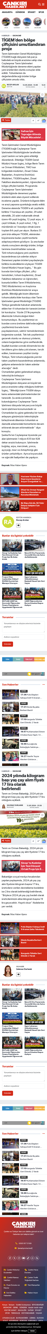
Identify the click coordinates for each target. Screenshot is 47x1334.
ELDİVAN (40, 1318)
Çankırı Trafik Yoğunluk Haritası (32, 1279)
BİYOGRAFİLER (38, 1305)
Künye (4, 1305)
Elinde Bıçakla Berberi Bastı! (29, 708)
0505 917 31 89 (25, 1243)
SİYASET (32, 12)
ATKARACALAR (8, 1318)
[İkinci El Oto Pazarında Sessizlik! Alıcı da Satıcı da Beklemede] (35, 545)
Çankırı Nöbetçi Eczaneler (12, 1271)
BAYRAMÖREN (22, 1318)
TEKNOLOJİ (15, 1313)
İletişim (11, 1305)
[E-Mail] (18, 525)
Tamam (32, 1331)
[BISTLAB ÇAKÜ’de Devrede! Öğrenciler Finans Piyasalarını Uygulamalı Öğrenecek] (12, 593)
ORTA (40, 1321)
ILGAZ (5, 1321)
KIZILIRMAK (13, 1321)
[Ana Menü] (43, 4)
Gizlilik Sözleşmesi (23, 1305)
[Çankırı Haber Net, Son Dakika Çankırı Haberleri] (15, 4)
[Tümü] (43, 685)
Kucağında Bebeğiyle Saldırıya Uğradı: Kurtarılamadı (30, 746)
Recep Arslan (22, 520)
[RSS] (37, 1258)
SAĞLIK (31, 1310)
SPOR (41, 12)
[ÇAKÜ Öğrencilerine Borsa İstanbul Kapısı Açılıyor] (35, 593)
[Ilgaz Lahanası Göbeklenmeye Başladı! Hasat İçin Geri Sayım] (35, 569)
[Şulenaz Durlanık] (8, 971)
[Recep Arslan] (8, 522)
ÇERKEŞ (32, 1318)
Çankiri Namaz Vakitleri (11, 1279)
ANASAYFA (7, 12)
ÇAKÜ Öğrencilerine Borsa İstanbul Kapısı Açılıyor (34, 603)
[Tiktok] (28, 1258)
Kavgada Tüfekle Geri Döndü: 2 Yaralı (31, 721)
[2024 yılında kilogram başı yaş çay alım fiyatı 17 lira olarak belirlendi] (23, 824)
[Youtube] (23, 1258)
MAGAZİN (22, 1310)
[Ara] (39, 4)
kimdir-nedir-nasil (35, 1307)
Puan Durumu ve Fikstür (12, 1286)
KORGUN (23, 1321)
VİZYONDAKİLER (27, 1313)
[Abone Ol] (44, 121)
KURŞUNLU (32, 1321)
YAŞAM (39, 1313)
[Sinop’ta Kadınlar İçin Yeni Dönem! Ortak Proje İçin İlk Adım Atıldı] (12, 545)
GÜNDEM (20, 12)
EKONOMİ (17, 36)
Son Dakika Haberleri (9, 1294)
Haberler (6, 36)
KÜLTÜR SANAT (10, 1310)
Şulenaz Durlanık (24, 969)
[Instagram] (19, 1258)
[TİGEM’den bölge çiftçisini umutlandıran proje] (23, 103)
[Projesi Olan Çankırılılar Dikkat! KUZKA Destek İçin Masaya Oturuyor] (12, 569)
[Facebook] (10, 1258)
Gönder (7, 644)
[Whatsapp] (32, 1258)
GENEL (24, 691)
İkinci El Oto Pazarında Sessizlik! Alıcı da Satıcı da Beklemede (35, 555)
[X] (14, 1258)
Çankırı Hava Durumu (31, 1271)
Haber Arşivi (33, 1293)
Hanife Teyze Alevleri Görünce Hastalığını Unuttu (29, 758)
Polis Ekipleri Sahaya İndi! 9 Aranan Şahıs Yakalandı (30, 697)
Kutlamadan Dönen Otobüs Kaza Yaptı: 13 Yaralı (32, 734)
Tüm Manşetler (34, 1285)
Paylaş (7, 120)
